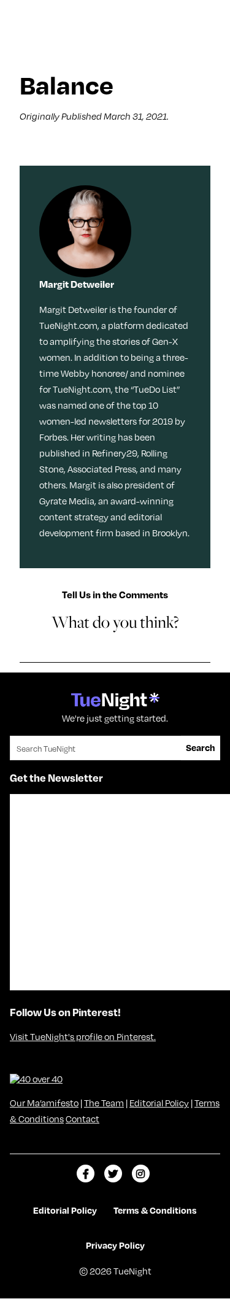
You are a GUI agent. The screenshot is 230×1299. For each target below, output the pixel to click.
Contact (82, 1118)
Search (200, 747)
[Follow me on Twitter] (113, 1173)
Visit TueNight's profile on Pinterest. (83, 1036)
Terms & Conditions (155, 1210)
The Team (104, 1102)
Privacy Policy (115, 1245)
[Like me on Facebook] (85, 1173)
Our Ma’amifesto (44, 1102)
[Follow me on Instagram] (141, 1173)
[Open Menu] (208, 14)
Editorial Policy (159, 1102)
